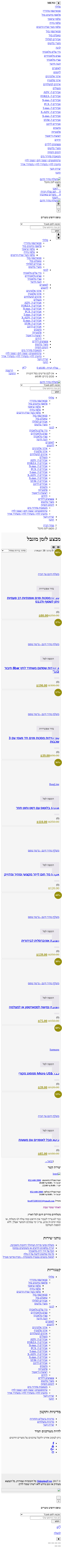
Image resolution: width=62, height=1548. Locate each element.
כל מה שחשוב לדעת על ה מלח (39, 1254)
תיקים (58, 139)
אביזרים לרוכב (53, 124)
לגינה (58, 47)
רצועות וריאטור (53, 135)
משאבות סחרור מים (51, 156)
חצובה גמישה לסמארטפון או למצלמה (34, 1007)
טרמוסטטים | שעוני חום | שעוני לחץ (43, 160)
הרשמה (9, 370)
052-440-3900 (36, 1192)
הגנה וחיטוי (55, 63)
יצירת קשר (55, 168)
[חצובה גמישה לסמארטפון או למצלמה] (31, 975)
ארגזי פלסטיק (54, 80)
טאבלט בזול (55, 35)
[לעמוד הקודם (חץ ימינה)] (59, 1546)
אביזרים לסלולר (53, 39)
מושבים (57, 127)
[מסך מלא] (56, 1543)
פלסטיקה (56, 131)
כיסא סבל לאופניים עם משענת (39, 1140)
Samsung (54, 1049)
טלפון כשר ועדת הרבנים (48, 26)
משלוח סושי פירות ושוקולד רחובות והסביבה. (32, 1245)
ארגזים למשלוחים (52, 84)
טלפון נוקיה (55, 22)
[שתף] (52, 1543)
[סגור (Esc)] (49, 1543)
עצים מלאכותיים (52, 55)
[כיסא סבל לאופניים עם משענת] (31, 1108)
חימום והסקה (54, 152)
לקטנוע (57, 72)
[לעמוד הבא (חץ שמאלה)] (56, 1546)
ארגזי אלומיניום (53, 76)
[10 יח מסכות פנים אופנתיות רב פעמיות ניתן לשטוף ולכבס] (31, 566)
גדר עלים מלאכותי (51, 51)
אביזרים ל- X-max (51, 116)
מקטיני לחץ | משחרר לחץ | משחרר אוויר (41, 164)
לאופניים (56, 68)
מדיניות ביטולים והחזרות (42, 1418)
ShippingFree (44, 1481)
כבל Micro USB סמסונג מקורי (39, 1073)
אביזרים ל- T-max (52, 108)
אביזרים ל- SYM (52, 120)
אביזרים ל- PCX (52, 104)
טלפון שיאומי (54, 19)
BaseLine (54, 784)
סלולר (58, 6)
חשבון (55, 197)
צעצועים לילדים (53, 144)
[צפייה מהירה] (55, 595)
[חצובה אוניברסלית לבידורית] (31, 909)
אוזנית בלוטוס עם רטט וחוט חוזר (37, 808)
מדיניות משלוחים (45, 1421)
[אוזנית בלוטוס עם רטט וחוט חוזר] (31, 776)
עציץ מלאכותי (54, 59)
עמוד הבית (48, 525)
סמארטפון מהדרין (52, 10)
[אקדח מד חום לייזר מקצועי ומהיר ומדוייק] (31, 842)
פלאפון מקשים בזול (51, 14)
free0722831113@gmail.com (41, 1201)
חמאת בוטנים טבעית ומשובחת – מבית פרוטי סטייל (28, 1257)
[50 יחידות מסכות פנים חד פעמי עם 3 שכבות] (31, 706)
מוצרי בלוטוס (54, 43)
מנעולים (57, 88)
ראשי (56, 188)
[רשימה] (53, 547)
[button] (49, 367)
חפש (56, 231)
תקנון (58, 172)
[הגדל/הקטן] (59, 1543)
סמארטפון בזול (53, 31)
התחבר (12, 373)
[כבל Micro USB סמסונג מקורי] (31, 1041)
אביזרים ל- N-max (51, 100)
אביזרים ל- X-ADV (51, 112)
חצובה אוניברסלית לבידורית (40, 941)
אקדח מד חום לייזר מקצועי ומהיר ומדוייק (31, 874)
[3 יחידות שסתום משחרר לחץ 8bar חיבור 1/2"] (31, 636)
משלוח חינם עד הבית (48, 574)
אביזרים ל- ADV (52, 92)
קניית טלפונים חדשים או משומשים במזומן (33, 1248)
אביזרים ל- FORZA (51, 96)
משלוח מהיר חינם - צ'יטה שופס (43, 644)
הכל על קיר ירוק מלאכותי (41, 1251)
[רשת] (58, 547)
